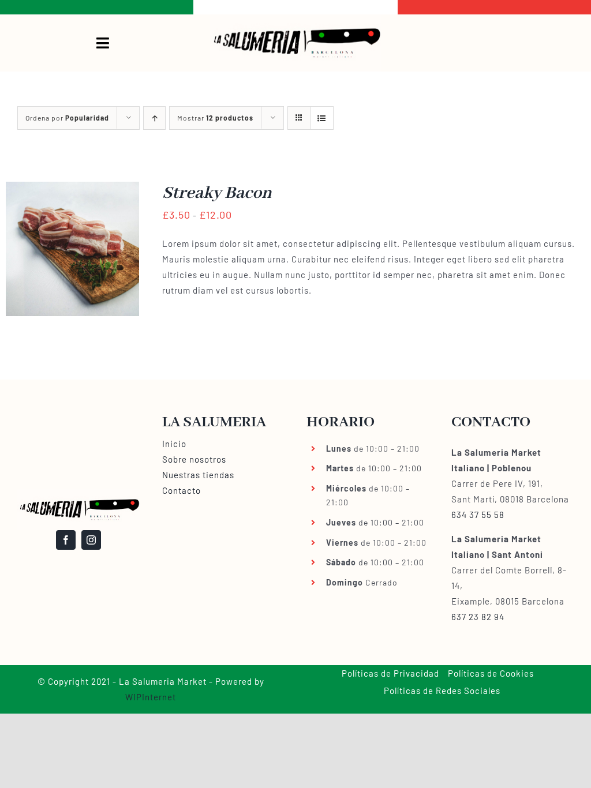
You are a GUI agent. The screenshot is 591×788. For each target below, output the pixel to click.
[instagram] (91, 540)
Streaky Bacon (217, 193)
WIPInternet (150, 697)
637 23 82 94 (477, 616)
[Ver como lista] (322, 118)
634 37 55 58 (477, 514)
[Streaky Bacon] (72, 189)
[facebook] (66, 540)
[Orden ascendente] (154, 118)
